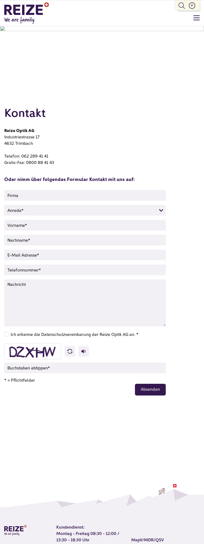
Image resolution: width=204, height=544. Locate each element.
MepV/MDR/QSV (147, 540)
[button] (70, 351)
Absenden (150, 390)
